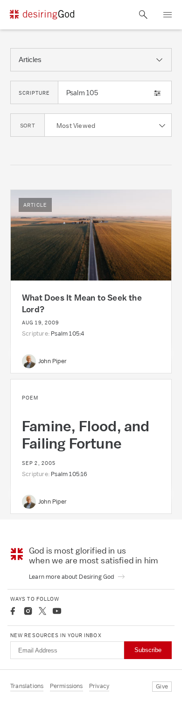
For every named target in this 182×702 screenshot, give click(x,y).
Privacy (99, 686)
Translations (26, 686)
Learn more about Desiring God (72, 577)
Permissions (66, 686)
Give (162, 686)
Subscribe (147, 649)
